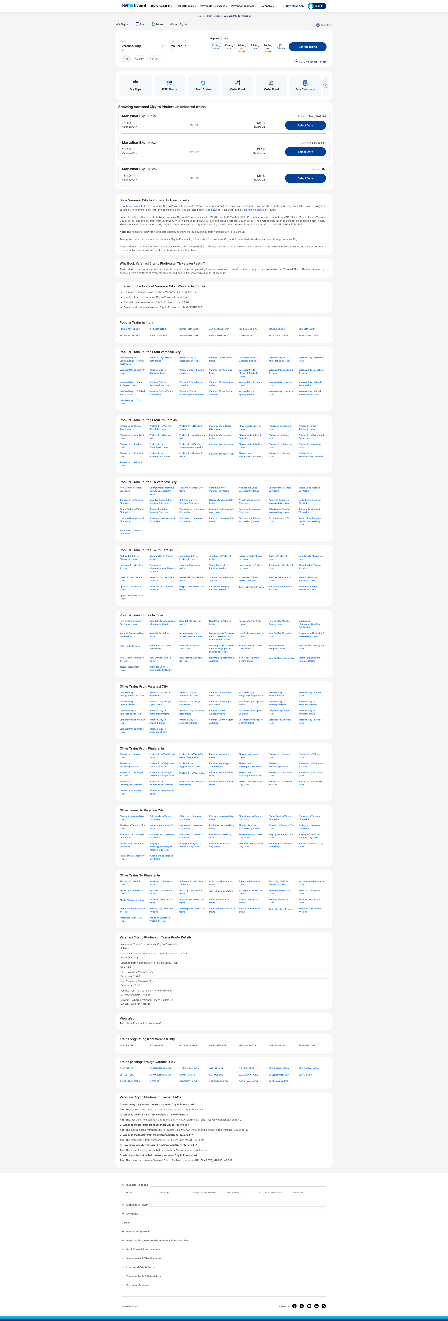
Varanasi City (129, 126)
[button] (281, 46)
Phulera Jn (259, 126)
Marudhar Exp (134, 116)
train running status (253, 209)
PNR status (211, 209)
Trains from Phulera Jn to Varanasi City (142, 1023)
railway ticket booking (166, 269)
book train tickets (136, 205)
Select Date (305, 125)
